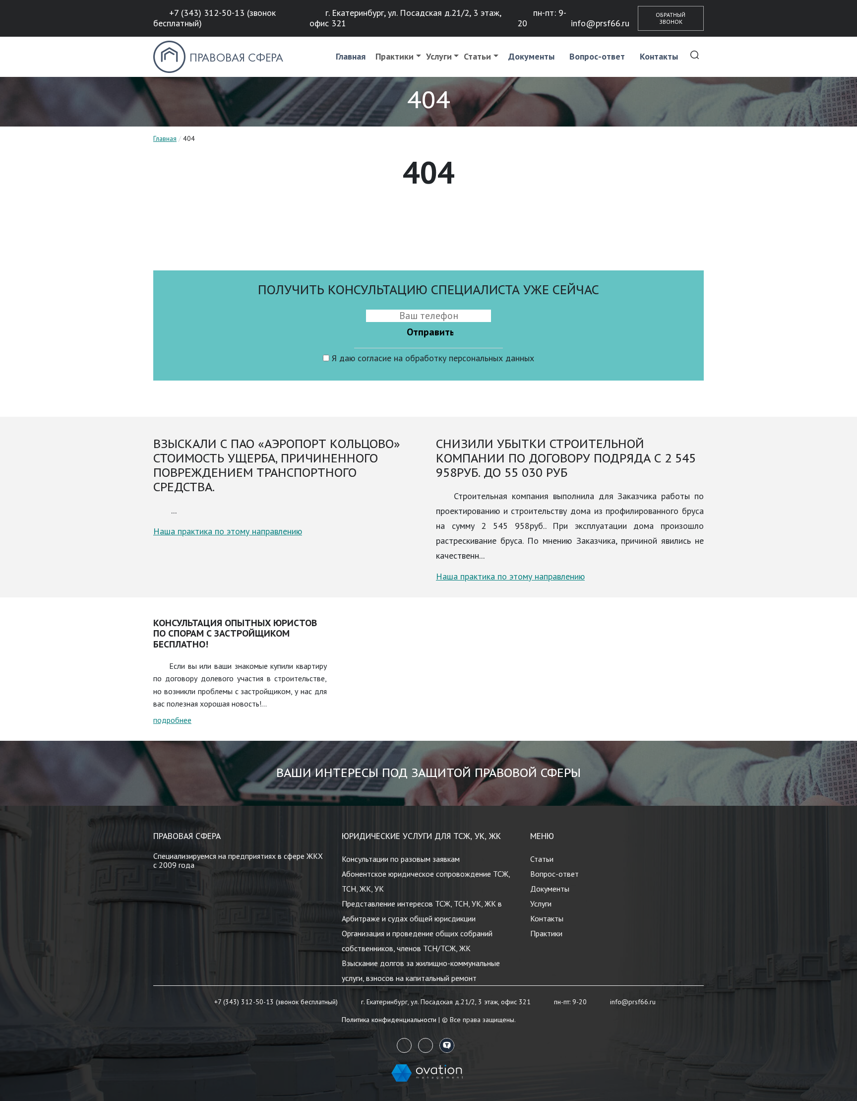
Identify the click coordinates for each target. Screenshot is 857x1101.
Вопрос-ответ (597, 56)
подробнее (172, 720)
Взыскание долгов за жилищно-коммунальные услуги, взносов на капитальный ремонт (421, 970)
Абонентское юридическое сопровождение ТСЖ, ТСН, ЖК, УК (426, 881)
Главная (351, 56)
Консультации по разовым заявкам (401, 859)
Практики (394, 56)
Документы (531, 56)
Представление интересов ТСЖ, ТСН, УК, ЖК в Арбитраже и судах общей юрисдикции (422, 911)
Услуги (439, 56)
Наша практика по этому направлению (227, 531)
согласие (374, 358)
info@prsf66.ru (600, 23)
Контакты (659, 56)
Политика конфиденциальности (389, 1019)
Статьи (477, 56)
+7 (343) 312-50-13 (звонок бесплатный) (214, 18)
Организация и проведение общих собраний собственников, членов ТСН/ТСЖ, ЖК (417, 940)
